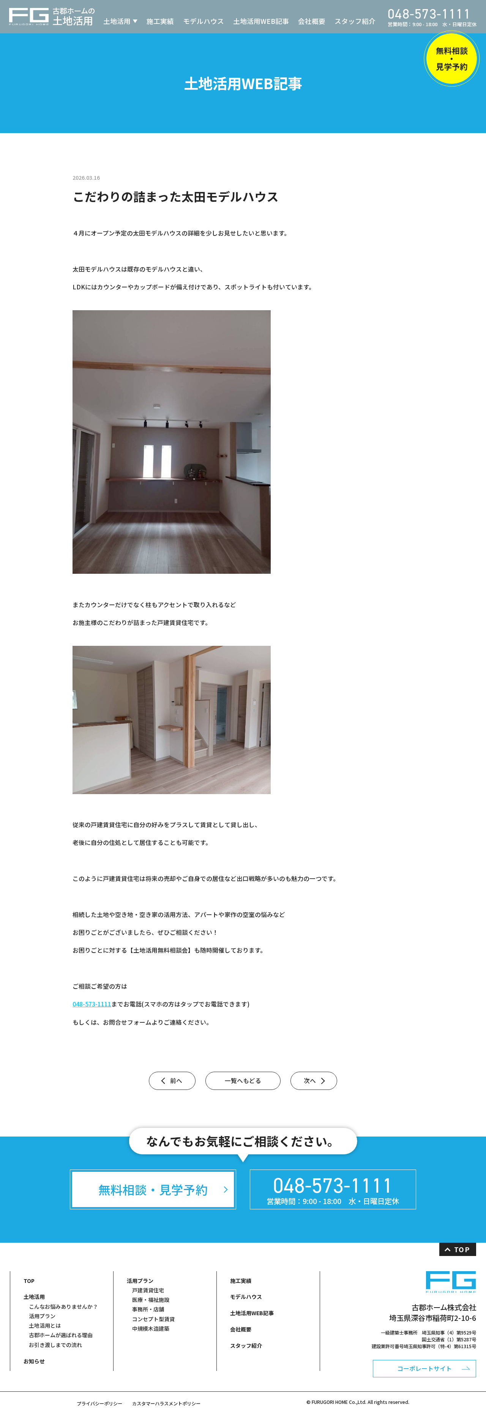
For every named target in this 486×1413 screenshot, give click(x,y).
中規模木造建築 (150, 1328)
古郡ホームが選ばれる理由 (61, 1335)
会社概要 (311, 21)
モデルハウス (203, 21)
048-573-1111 (92, 1004)
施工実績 (160, 21)
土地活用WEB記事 (261, 21)
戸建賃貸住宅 (148, 1290)
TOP (462, 1249)
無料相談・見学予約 (452, 58)
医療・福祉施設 (150, 1299)
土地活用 (117, 21)
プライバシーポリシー (99, 1403)
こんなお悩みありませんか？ (63, 1306)
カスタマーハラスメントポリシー (166, 1403)
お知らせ (34, 1361)
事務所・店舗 (148, 1309)
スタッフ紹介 (355, 21)
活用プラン (42, 1316)
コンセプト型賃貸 (153, 1319)
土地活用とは (45, 1325)
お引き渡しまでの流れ (55, 1345)
